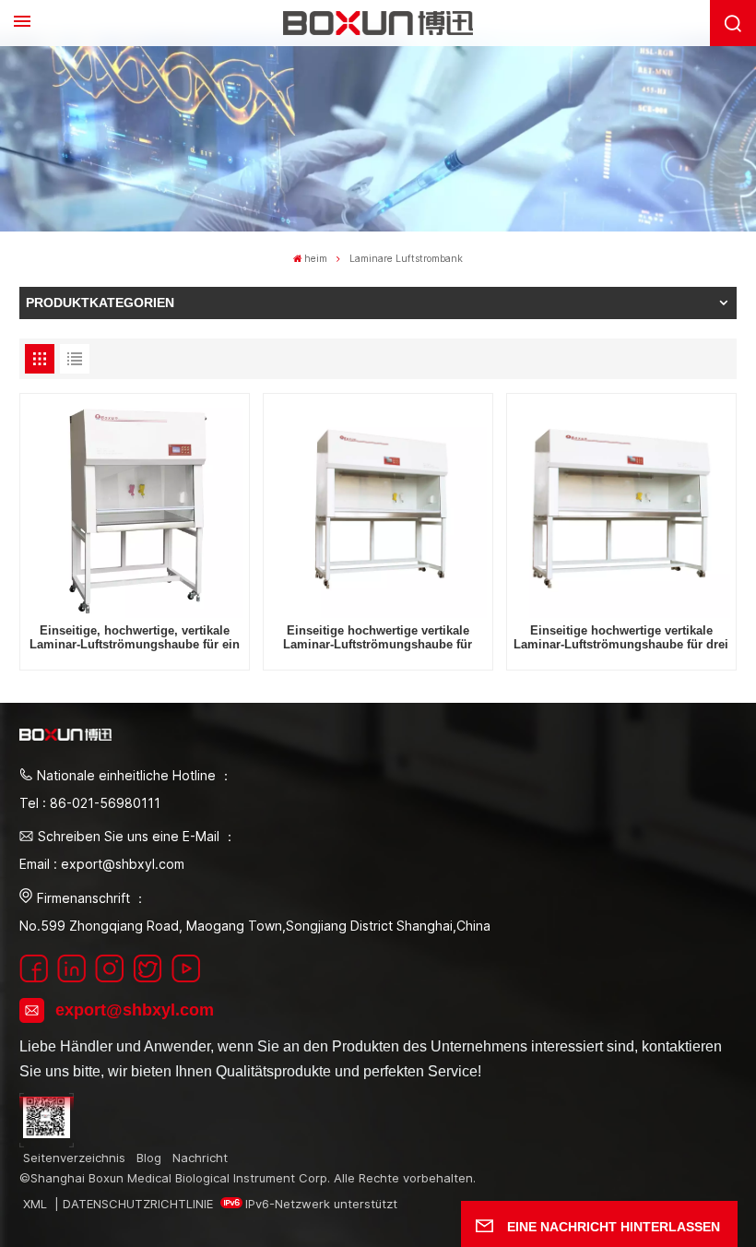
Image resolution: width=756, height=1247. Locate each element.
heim (315, 259)
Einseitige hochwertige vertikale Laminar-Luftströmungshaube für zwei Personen (377, 638)
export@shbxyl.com (134, 1010)
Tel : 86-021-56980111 (89, 803)
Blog (148, 1157)
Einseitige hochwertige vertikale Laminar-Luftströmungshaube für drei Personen (621, 638)
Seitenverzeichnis (74, 1157)
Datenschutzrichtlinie (138, 1203)
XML (35, 1203)
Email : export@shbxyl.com (101, 864)
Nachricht (200, 1157)
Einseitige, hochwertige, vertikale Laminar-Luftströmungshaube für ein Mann (135, 638)
